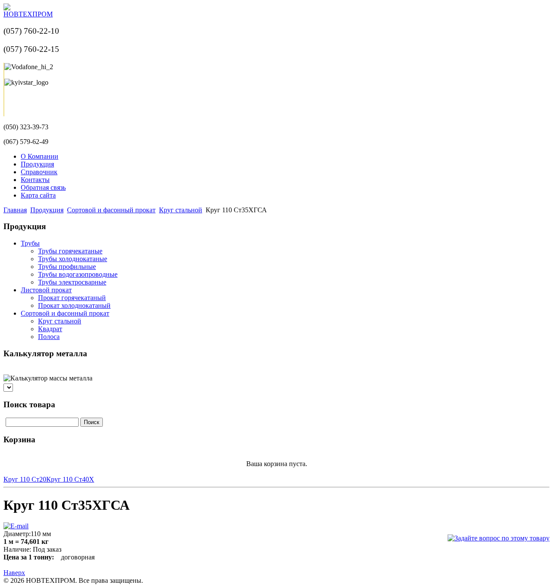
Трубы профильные (67, 266)
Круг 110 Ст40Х (70, 479)
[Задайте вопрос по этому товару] (499, 538)
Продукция (47, 210)
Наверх (14, 572)
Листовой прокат (46, 290)
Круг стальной (180, 210)
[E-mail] (16, 523)
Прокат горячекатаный (72, 297)
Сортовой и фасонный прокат (111, 210)
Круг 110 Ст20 (24, 479)
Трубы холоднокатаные (72, 258)
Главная (15, 210)
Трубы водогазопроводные (78, 274)
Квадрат (50, 328)
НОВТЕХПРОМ (28, 14)
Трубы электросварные (72, 282)
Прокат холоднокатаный (74, 305)
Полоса (49, 336)
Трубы (30, 243)
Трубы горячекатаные (70, 251)
